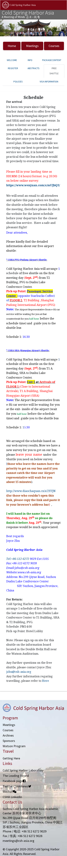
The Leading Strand (16, 776)
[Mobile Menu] (61, 8)
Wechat (8, 792)
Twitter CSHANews (15, 786)
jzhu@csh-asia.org (18, 672)
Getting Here (11, 758)
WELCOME (12, 60)
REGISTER (13, 68)
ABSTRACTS (33, 68)
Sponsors (9, 741)
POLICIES (18, 81)
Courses (54, 46)
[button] (5, 27)
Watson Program (14, 746)
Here (45, 681)
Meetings (32, 46)
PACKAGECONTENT (51, 60)
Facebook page (13, 781)
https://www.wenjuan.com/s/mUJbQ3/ (33, 185)
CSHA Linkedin (12, 797)
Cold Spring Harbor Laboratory (23, 770)
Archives (8, 735)
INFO (30, 60)
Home (12, 46)
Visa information (49, 81)
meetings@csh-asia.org (18, 841)
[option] (33, 27)
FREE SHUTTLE (54, 71)
